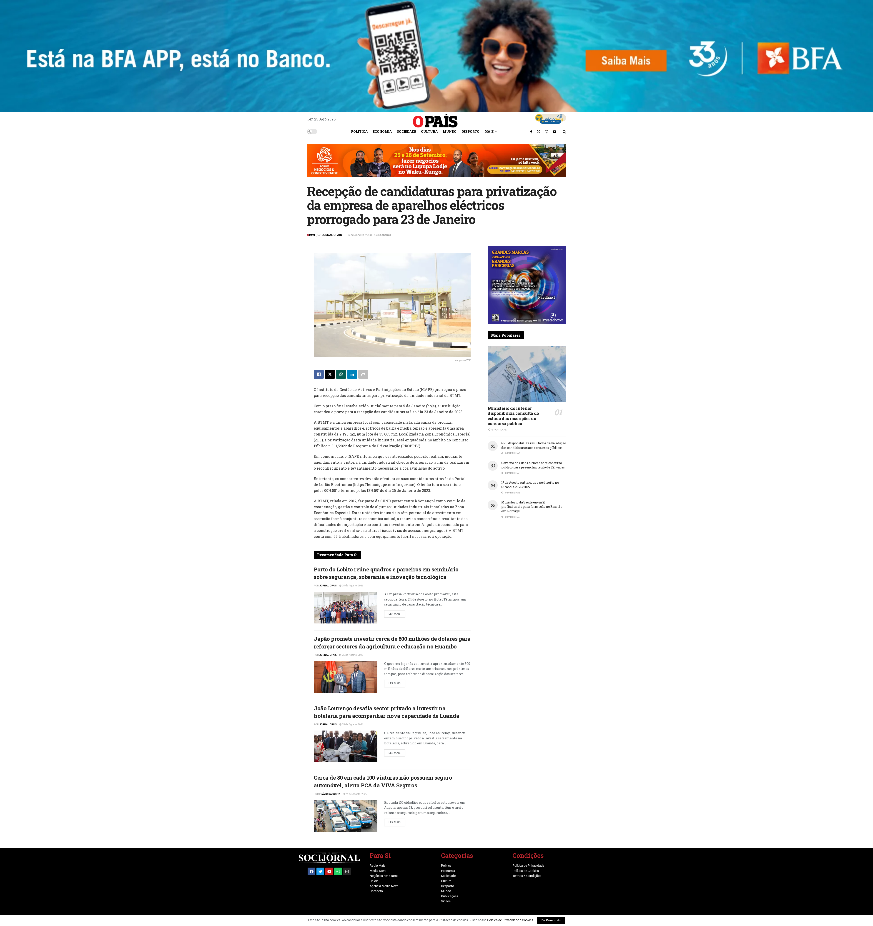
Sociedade (406, 131)
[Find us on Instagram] (546, 131)
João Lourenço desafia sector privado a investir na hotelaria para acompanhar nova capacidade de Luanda (386, 712)
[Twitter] (320, 871)
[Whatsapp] (338, 871)
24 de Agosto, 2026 (356, 794)
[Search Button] (564, 131)
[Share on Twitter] (330, 374)
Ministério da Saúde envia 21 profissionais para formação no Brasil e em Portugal (531, 506)
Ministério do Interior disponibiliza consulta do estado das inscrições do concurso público (513, 415)
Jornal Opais (332, 235)
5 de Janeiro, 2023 (360, 235)
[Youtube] (329, 871)
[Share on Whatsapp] (341, 374)
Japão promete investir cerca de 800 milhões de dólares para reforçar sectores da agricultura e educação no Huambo (392, 642)
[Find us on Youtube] (554, 131)
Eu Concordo (551, 920)
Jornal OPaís (328, 585)
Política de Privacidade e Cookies (510, 920)
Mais (489, 131)
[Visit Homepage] (435, 119)
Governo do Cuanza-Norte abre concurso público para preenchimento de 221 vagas (533, 465)
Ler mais (397, 612)
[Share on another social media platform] (363, 374)
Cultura (429, 131)
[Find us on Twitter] (538, 131)
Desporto (470, 131)
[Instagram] (347, 871)
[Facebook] (311, 871)
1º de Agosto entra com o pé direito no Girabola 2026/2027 (530, 484)
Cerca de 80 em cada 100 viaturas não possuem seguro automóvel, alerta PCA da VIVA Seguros (383, 781)
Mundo (450, 131)
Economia (382, 131)
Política (359, 131)
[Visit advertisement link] (436, 164)
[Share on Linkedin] (352, 374)
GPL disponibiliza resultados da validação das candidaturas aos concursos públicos (533, 445)
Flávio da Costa (329, 794)
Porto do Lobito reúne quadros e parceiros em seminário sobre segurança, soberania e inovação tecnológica (386, 573)
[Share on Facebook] (319, 374)
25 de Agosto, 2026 (352, 585)
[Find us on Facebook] (531, 131)
